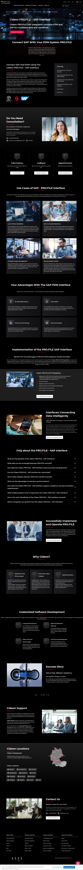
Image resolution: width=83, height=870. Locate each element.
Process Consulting (47, 850)
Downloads (8, 850)
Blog (7, 848)
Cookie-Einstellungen (66, 850)
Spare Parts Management (48, 848)
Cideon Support (17, 708)
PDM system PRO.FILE (41, 50)
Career (7, 845)
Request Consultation (16, 32)
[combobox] (72, 6)
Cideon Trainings (10, 840)
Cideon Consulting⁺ (47, 843)
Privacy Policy (64, 840)
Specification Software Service (68, 848)
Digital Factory (46, 840)
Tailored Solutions (68, 575)
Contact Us (60, 92)
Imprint (63, 838)
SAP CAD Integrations (29, 840)
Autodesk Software (29, 838)
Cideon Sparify (28, 850)
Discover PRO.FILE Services (54, 540)
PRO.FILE (8, 89)
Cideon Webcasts (10, 838)
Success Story (55, 666)
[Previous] (36, 694)
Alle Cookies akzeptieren (69, 867)
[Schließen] (81, 867)
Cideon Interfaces (29, 845)
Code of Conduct (65, 843)
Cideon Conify (28, 848)
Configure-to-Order (47, 845)
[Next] (47, 694)
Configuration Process (48, 838)
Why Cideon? (60, 89)
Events (7, 843)
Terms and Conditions (66, 845)
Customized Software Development (42, 611)
